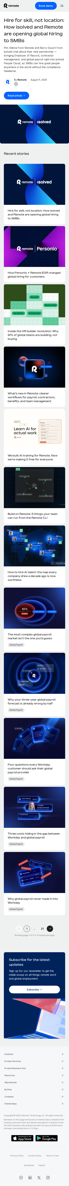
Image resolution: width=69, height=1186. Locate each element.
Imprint (42, 1165)
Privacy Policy (17, 1155)
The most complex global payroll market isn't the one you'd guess (30, 636)
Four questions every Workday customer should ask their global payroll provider (30, 768)
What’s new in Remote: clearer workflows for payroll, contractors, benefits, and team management (31, 397)
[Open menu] (62, 6)
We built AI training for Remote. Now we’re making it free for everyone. (32, 457)
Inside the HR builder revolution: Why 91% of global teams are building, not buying (33, 335)
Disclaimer (29, 1165)
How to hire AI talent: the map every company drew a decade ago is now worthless (32, 576)
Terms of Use (52, 1155)
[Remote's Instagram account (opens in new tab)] (48, 1177)
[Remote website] (16, 84)
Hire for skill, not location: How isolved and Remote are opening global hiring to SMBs (34, 214)
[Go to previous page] (19, 929)
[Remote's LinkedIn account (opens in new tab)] (30, 1177)
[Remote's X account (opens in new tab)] (39, 1177)
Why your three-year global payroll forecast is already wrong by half (32, 701)
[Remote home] (11, 5)
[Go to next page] (50, 929)
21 (42, 928)
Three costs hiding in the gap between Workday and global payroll (34, 835)
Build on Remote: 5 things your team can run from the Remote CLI (32, 515)
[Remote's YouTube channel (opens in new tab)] (21, 1177)
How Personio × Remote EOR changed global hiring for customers (34, 274)
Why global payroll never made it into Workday (33, 900)
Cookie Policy (34, 1155)
